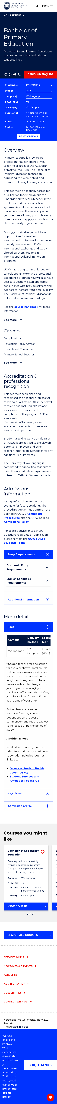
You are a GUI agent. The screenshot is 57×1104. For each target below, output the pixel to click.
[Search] (37, 6)
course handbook (26, 306)
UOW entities (13, 992)
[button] (6, 74)
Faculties (10, 975)
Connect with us (16, 1001)
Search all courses (23, 935)
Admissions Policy (16, 521)
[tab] (28, 554)
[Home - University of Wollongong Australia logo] (16, 6)
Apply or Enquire (40, 74)
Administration (14, 983)
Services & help (14, 957)
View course (25, 907)
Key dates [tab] (15, 793)
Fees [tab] (11, 626)
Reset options (28, 136)
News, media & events (18, 966)
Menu (45, 6)
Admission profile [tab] (20, 806)
